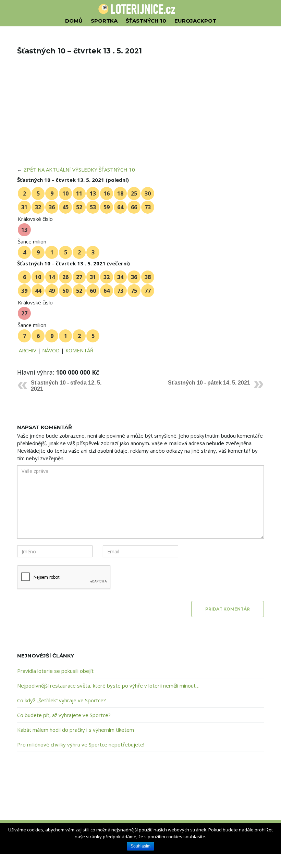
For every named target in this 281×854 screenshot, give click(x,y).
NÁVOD (51, 350)
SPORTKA (104, 20)
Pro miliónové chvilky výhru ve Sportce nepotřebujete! (80, 744)
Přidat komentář (227, 609)
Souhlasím (140, 846)
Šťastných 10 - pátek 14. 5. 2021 (209, 383)
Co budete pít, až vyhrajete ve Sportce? (64, 715)
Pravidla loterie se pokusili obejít (55, 670)
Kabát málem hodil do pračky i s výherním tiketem (75, 729)
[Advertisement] (140, 115)
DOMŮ (74, 20)
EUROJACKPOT (195, 20)
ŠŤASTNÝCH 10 (146, 20)
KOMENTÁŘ (79, 350)
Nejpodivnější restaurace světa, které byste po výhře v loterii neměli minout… (108, 685)
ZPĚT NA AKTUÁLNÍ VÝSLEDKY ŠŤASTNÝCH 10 (79, 169)
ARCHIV (27, 350)
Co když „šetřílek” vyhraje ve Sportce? (61, 700)
